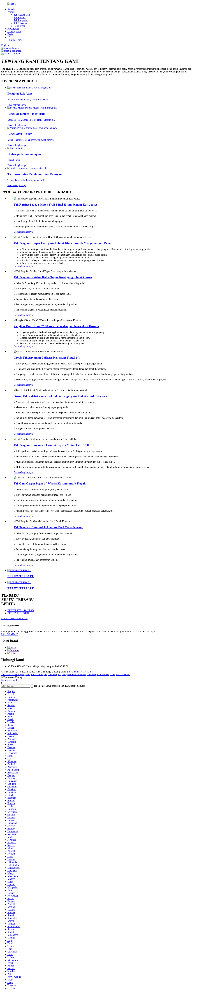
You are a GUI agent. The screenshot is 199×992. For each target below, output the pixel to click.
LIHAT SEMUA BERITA (14, 618)
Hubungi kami (14, 40)
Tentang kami (14, 31)
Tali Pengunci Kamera (98, 674)
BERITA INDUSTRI (18, 613)
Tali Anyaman (21, 23)
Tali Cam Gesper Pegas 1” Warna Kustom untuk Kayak (50, 483)
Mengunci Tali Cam (120, 674)
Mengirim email (9, 680)
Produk (11, 12)
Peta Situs (74, 671)
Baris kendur (20, 26)
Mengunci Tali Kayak (36, 674)
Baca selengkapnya (23, 231)
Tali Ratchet (19, 17)
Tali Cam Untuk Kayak (12, 674)
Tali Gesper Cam (22, 14)
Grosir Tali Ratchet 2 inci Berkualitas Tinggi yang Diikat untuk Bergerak (60, 396)
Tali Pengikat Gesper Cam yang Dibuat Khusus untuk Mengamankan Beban (63, 243)
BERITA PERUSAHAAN (20, 610)
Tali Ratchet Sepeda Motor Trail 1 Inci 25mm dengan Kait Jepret (55, 204)
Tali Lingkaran (21, 20)
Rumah (11, 9)
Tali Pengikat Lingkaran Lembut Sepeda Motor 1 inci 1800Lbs (54, 445)
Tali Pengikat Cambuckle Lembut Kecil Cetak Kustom (48, 527)
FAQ (9, 37)
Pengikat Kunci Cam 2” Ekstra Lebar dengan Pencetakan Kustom (56, 326)
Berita (10, 34)
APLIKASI (13, 28)
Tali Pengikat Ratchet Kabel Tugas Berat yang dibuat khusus (53, 277)
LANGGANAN (9, 634)
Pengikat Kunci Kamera (74, 674)
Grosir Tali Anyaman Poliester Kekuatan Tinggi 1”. (47, 357)
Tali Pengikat (54, 674)
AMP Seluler (87, 671)
